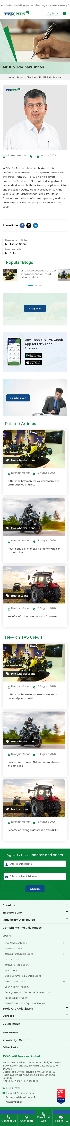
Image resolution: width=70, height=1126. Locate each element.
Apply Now (35, 308)
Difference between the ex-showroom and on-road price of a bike (33, 482)
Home (11, 77)
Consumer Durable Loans (19, 954)
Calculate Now (18, 398)
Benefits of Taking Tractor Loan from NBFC (33, 616)
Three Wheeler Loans (17, 997)
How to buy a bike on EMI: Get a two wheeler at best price (34, 550)
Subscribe (35, 889)
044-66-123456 (13, 1088)
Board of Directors (26, 77)
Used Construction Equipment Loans (25, 1003)
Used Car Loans (13, 948)
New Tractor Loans (15, 981)
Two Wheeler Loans (16, 943)
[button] (30, 285)
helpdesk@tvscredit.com (20, 1093)
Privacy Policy (13, 1102)
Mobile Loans (12, 959)
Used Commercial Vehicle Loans (23, 975)
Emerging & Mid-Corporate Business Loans (28, 992)
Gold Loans (11, 970)
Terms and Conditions (19, 1097)
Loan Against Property (17, 986)
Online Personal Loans (17, 965)
